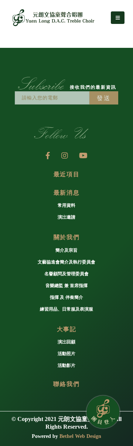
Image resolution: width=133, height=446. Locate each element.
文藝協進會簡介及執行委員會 (66, 262)
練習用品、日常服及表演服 (66, 309)
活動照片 (66, 353)
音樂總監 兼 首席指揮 (66, 285)
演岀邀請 (66, 217)
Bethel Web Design (80, 436)
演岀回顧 (66, 342)
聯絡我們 (66, 384)
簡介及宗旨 (66, 250)
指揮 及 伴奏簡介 (66, 297)
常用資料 (66, 205)
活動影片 (66, 365)
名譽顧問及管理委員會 (66, 274)
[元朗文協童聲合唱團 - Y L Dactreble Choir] (51, 18)
